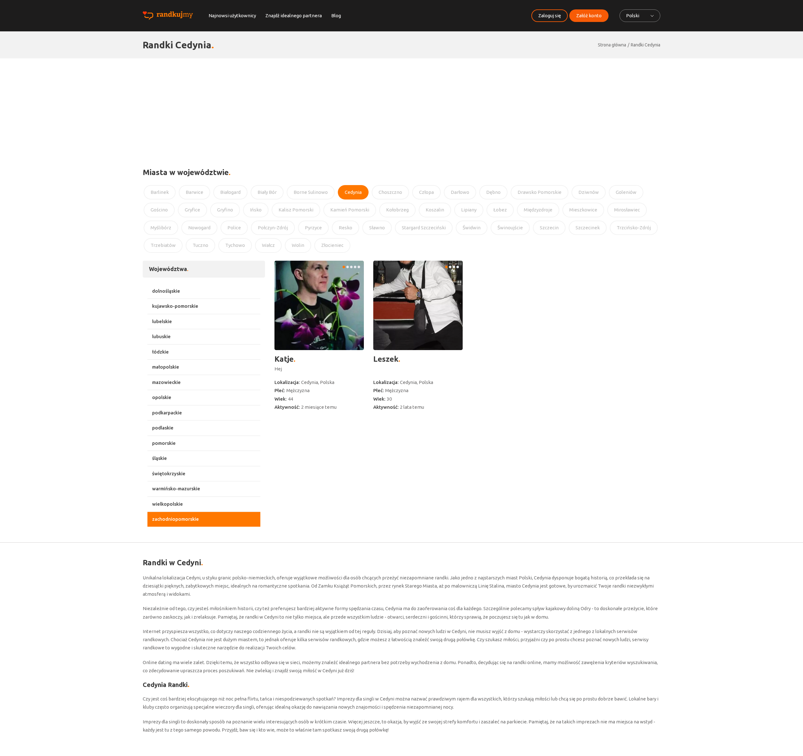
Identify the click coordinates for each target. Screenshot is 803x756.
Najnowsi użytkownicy (232, 15)
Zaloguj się (549, 15)
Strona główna (612, 44)
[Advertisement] (401, 105)
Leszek (385, 359)
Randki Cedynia (645, 44)
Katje (284, 359)
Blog (336, 15)
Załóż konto (589, 15)
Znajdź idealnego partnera (293, 15)
